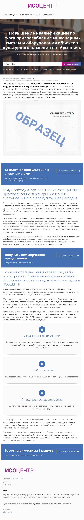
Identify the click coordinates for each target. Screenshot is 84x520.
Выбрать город (17, 478)
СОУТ (38, 15)
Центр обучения (25, 15)
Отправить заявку (67, 170)
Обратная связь (8, 512)
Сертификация (10, 15)
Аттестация (47, 15)
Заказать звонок (67, 255)
